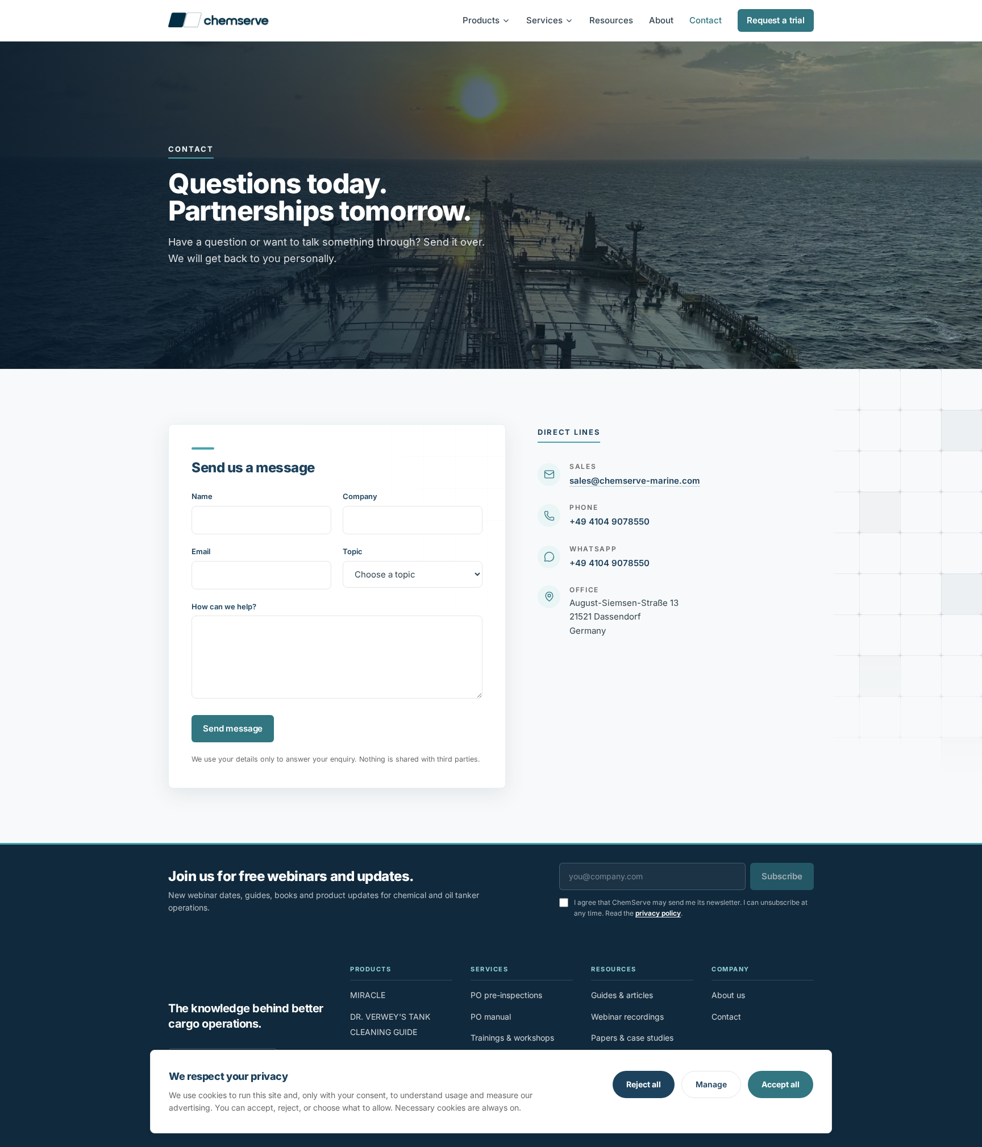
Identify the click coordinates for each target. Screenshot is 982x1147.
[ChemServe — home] (218, 20)
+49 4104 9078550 (609, 521)
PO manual (491, 1016)
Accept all (781, 1084)
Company (360, 496)
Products (481, 20)
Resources (611, 20)
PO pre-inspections (506, 995)
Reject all (643, 1084)
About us (728, 995)
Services (544, 20)
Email (201, 551)
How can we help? (224, 606)
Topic (353, 551)
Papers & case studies (632, 1037)
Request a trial (776, 20)
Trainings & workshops (512, 1037)
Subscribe (782, 876)
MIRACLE (367, 995)
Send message (233, 728)
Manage (711, 1084)
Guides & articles (622, 995)
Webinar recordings (627, 1016)
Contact (705, 20)
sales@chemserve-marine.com (634, 480)
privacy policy (658, 913)
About (661, 20)
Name (202, 496)
